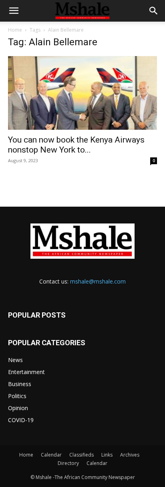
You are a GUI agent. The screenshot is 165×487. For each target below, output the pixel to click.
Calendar (51, 454)
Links (107, 454)
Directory (68, 463)
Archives (129, 454)
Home (15, 29)
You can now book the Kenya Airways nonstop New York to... (76, 145)
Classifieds (81, 454)
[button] (13, 11)
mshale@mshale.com (98, 281)
